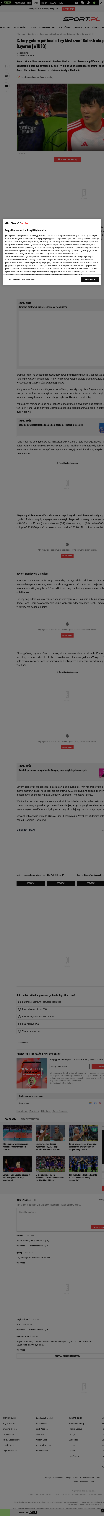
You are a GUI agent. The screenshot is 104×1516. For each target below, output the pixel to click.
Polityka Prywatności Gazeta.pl (40, 274)
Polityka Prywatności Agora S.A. (68, 274)
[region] (52, 252)
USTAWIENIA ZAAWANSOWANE (22, 279)
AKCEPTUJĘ (90, 279)
